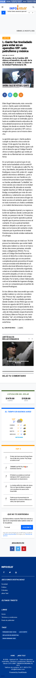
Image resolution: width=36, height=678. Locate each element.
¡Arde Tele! (6, 38)
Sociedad (5, 584)
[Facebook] (12, 548)
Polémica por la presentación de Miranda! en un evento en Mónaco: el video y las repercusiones (20, 499)
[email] (21, 95)
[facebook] (4, 95)
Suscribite (27, 527)
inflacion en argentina (10, 635)
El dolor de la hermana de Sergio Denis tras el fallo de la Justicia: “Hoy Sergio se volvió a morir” (21, 458)
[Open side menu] (2, 7)
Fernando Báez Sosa (9, 632)
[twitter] (10, 95)
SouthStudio (22, 672)
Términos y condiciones (9, 617)
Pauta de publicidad (8, 620)
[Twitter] (18, 548)
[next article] (29, 12)
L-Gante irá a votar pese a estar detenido (18, 362)
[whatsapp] (15, 95)
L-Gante (20, 328)
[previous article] (32, 12)
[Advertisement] (18, 22)
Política (4, 587)
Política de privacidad (10, 534)
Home (4, 614)
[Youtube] (24, 548)
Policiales (5, 590)
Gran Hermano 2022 (9, 638)
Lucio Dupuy (23, 632)
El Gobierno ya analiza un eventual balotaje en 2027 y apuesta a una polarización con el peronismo (20, 477)
